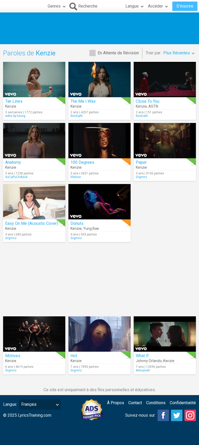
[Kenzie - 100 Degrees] (99, 140)
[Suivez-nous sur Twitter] (176, 415)
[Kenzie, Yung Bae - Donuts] (99, 201)
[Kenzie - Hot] (99, 334)
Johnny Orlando (149, 361)
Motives (12, 355)
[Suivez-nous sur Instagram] (190, 415)
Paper (141, 162)
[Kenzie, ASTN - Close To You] (165, 79)
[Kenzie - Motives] (34, 334)
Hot (73, 355)
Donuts (76, 223)
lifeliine (75, 177)
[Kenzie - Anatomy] (34, 140)
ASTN (153, 106)
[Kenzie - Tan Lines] (34, 79)
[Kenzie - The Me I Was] (99, 79)
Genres (54, 6)
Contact (135, 402)
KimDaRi (76, 116)
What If (142, 355)
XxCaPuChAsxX (16, 177)
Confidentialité (183, 402)
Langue (132, 6)
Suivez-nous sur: (140, 415)
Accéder (155, 6)
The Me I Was (83, 101)
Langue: (10, 404)
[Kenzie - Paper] (165, 140)
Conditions (156, 402)
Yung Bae (91, 228)
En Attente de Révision (118, 52)
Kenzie (10, 106)
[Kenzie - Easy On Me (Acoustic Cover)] (34, 201)
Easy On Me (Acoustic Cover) (31, 223)
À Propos (115, 402)
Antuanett (143, 370)
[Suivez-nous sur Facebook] (163, 415)
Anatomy (13, 162)
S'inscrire (184, 6)
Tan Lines (14, 101)
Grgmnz (141, 177)
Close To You (147, 101)
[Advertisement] (99, 28)
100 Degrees (82, 162)
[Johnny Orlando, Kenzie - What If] (165, 334)
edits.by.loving (15, 116)
